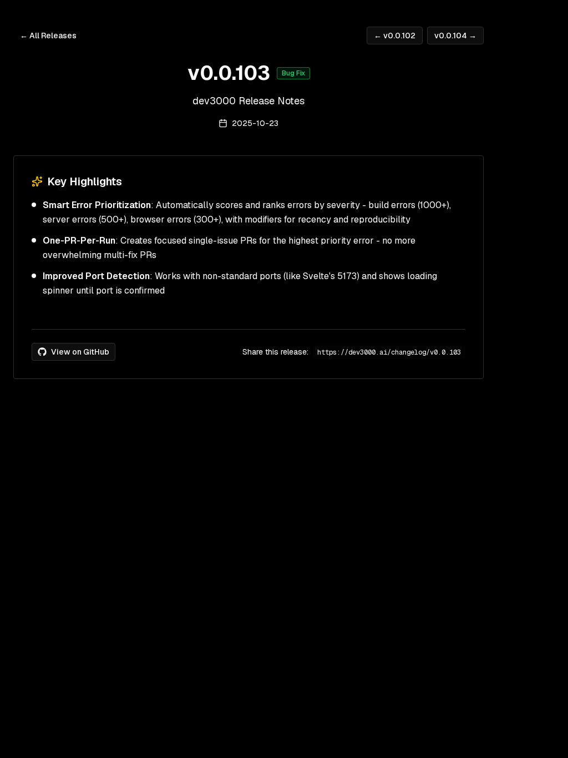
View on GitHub (80, 352)
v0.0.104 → (455, 36)
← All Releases (48, 36)
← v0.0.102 (394, 36)
